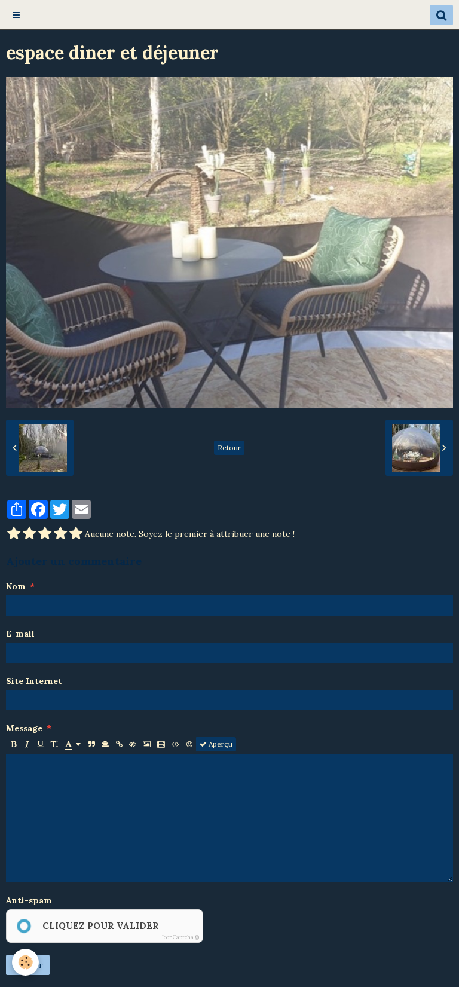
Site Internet (34, 681)
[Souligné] (40, 744)
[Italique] (27, 744)
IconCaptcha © (180, 937)
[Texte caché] (133, 744)
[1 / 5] (13, 534)
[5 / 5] (75, 534)
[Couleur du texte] (73, 744)
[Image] (146, 744)
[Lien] (119, 744)
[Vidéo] (161, 744)
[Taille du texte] (54, 744)
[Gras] (13, 744)
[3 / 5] (44, 534)
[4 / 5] (60, 534)
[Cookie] (25, 962)
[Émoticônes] (189, 744)
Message (24, 728)
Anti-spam (29, 900)
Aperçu (219, 744)
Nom (16, 586)
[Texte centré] (105, 744)
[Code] (175, 744)
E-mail (20, 633)
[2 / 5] (29, 534)
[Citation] (91, 744)
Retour (229, 447)
